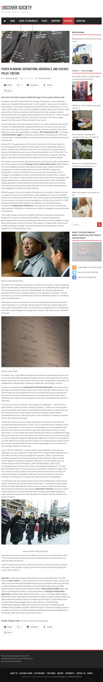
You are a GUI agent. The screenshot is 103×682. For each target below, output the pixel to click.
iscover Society (16, 7)
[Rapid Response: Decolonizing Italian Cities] (82, 54)
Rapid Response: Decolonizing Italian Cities (86, 40)
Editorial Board (26, 673)
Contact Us (80, 673)
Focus (44, 20)
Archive (60, 673)
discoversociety (12, 78)
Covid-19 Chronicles (28, 20)
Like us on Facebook (87, 277)
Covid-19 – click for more (82, 70)
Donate (90, 673)
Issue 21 (48, 78)
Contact (27, 27)
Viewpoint (55, 20)
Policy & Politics (11, 27)
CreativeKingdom (59, 676)
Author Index (39, 673)
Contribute (69, 673)
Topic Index (51, 673)
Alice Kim (5, 578)
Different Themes (75, 676)
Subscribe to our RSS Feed (89, 267)
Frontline (80, 20)
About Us (14, 673)
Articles (68, 20)
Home (12, 20)
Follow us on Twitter (88, 272)
